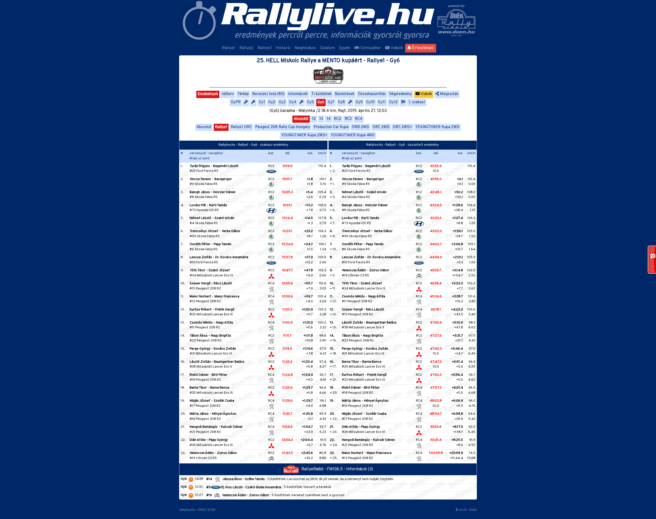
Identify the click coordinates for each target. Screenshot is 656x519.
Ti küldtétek (321, 94)
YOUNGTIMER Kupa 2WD (437, 127)
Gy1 (262, 102)
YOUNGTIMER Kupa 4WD (353, 135)
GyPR (236, 102)
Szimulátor (370, 48)
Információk (298, 94)
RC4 (358, 119)
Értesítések (422, 48)
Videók (396, 48)
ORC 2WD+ (402, 127)
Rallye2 (246, 48)
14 (328, 119)
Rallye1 (228, 48)
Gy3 (282, 102)
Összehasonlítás (372, 94)
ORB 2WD (360, 127)
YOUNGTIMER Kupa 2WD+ (304, 135)
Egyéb (344, 48)
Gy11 (382, 102)
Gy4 (292, 102)
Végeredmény (400, 94)
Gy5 (310, 102)
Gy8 (341, 102)
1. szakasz (416, 102)
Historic (283, 48)
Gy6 (320, 102)
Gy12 (393, 102)
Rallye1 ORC (241, 127)
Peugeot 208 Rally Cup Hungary (282, 127)
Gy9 (359, 102)
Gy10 (370, 102)
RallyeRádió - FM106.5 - (323, 469)
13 (321, 119)
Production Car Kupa (331, 127)
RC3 (348, 119)
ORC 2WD (381, 127)
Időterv (228, 94)
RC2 (337, 119)
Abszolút (301, 119)
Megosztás (448, 94)
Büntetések (344, 94)
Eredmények (208, 94)
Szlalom (327, 48)
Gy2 (271, 102)
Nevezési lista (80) (268, 94)
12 (314, 119)
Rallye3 (265, 48)
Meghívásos (305, 48)
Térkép (243, 94)
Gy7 (331, 102)
